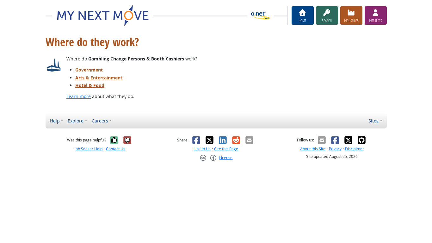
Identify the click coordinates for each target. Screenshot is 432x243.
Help (55, 121)
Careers (100, 121)
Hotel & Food (89, 85)
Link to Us (202, 149)
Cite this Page (226, 149)
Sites (373, 121)
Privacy (335, 149)
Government (89, 70)
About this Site (312, 149)
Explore (75, 121)
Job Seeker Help (88, 149)
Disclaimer (354, 149)
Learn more (78, 96)
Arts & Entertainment (98, 78)
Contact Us (115, 149)
